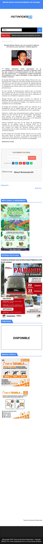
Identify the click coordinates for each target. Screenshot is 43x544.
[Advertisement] (21, 447)
